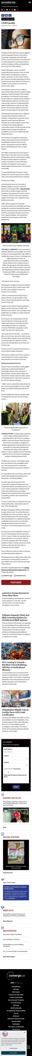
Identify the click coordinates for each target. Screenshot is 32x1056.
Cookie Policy (9, 1044)
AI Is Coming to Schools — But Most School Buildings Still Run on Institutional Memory (14, 666)
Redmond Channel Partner (16, 1019)
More (4, 827)
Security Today (16, 1021)
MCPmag (16, 1005)
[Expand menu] (29, 3)
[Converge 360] (16, 976)
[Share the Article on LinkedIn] (6, 15)
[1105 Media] (16, 983)
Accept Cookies (13, 1052)
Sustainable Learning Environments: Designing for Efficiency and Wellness (14, 915)
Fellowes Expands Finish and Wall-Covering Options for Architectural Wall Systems (15, 617)
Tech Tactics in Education (16, 1027)
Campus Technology (16, 997)
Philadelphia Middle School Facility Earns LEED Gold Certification (15, 712)
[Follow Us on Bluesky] (7, 10)
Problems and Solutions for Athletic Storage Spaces (15, 888)
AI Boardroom (16, 987)
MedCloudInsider (16, 1008)
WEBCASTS (8, 910)
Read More (12, 898)
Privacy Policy (17, 768)
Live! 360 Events (16, 1003)
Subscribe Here (8, 873)
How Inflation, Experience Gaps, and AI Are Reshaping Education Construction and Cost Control (15, 803)
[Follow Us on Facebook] (10, 10)
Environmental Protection (16, 1000)
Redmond (16, 1016)
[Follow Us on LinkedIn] (2, 9)
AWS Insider (16, 992)
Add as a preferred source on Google (10, 6)
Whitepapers (9, 930)
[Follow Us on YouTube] (15, 10)
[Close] (24, 1032)
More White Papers (9, 957)
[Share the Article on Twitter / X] (10, 15)
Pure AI (16, 1013)
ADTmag (16, 989)
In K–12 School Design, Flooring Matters (15, 951)
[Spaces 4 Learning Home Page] (8, 2)
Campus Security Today (16, 995)
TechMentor (16, 1024)
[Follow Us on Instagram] (12, 10)
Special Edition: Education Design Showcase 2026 (16, 867)
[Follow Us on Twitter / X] (4, 9)
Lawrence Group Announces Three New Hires (15, 594)
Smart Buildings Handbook (11, 939)
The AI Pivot (16, 1029)
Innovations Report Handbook (12, 934)
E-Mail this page (7, 575)
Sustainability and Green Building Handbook (13, 945)
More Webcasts (8, 921)
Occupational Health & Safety (16, 1011)
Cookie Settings (13, 1048)
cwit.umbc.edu (24, 189)
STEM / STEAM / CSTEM (8, 19)
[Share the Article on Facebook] (3, 15)
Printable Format (21, 575)
